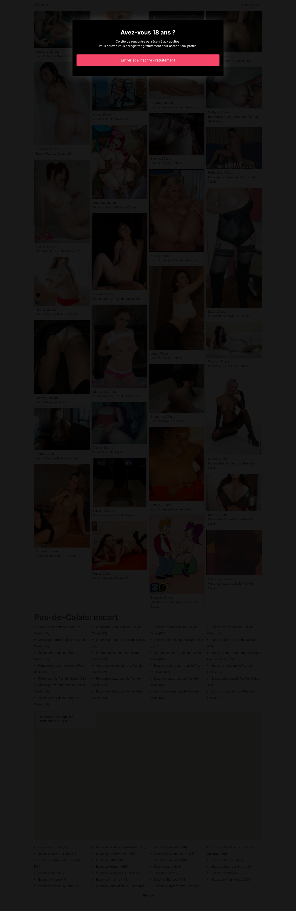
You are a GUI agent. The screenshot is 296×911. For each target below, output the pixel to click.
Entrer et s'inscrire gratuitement (148, 60)
